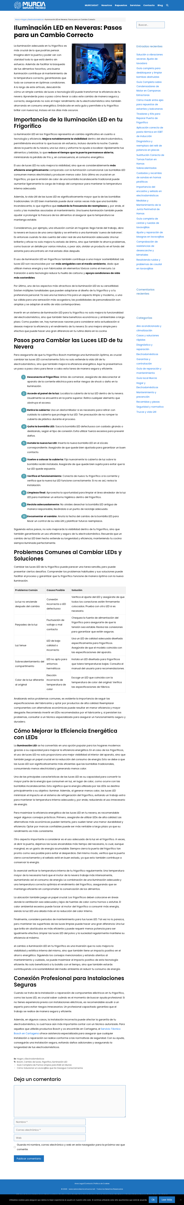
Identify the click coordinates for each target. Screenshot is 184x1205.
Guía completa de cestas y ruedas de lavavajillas (147, 223)
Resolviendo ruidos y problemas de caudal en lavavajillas (149, 264)
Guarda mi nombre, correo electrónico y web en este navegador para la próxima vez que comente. (71, 1147)
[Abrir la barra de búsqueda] (167, 5)
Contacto (149, 5)
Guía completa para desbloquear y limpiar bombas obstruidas (149, 73)
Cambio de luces (32, 1061)
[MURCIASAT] (31, 5)
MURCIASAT (91, 5)
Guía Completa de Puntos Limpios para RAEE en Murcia (44, 1065)
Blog (160, 5)
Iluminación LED (59, 1061)
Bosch (20, 1061)
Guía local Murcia (146, 378)
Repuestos (121, 5)
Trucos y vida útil (146, 412)
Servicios (135, 5)
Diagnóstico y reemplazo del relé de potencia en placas (149, 146)
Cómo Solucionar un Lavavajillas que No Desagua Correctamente (50, 1068)
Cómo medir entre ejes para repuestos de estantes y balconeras (149, 104)
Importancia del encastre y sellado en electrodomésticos (149, 191)
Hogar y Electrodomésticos (32, 19)
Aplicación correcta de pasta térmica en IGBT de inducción (149, 132)
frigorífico (46, 1061)
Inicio (17, 19)
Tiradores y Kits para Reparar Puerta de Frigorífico (148, 118)
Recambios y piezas (148, 401)
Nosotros (106, 5)
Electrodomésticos (147, 354)
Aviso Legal (79, 1183)
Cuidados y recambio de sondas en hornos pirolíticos (149, 178)
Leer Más (167, 1199)
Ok (153, 1199)
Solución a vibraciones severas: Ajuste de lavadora (149, 59)
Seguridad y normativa (150, 406)
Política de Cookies (102, 1183)
